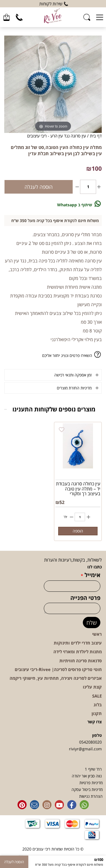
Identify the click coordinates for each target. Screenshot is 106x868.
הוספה (78, 531)
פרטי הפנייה (85, 598)
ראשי (97, 634)
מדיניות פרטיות (91, 782)
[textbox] (53, 4)
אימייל (90, 575)
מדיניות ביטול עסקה (87, 789)
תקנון (97, 713)
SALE (97, 696)
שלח (91, 622)
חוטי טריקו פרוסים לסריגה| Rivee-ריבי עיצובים (58, 669)
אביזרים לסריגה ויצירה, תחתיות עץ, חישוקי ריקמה (56, 678)
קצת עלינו (92, 687)
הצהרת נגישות (91, 796)
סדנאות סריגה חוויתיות (80, 660)
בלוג (98, 704)
